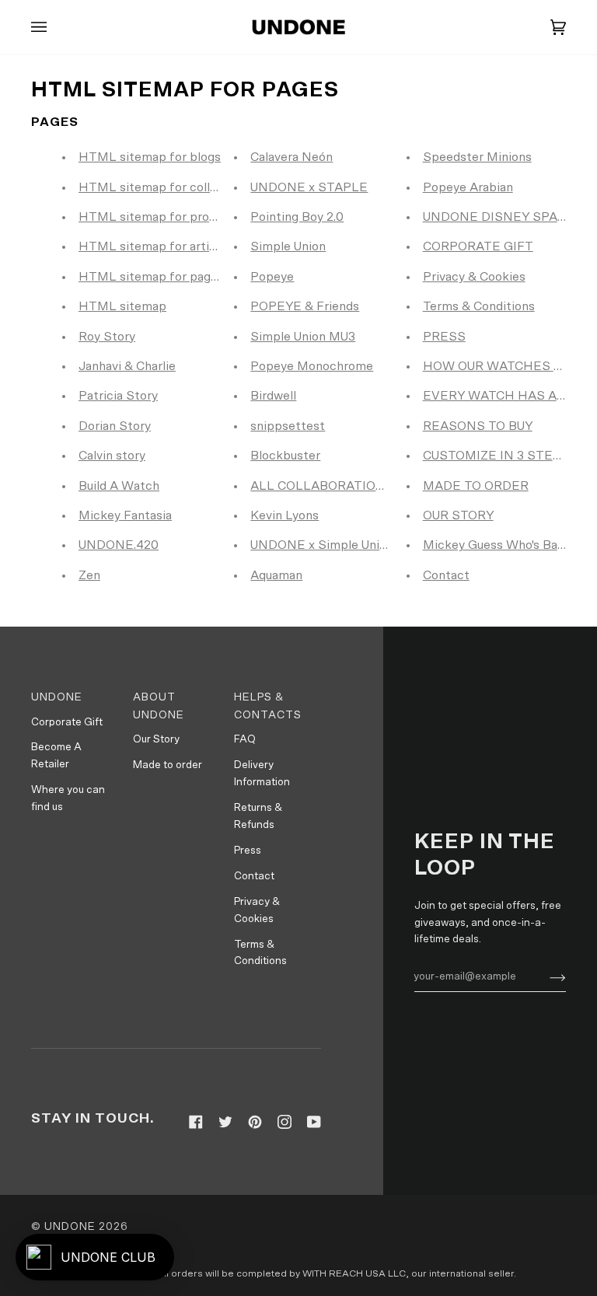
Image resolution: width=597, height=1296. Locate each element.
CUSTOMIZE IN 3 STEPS (496, 455)
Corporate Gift (67, 722)
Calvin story (112, 455)
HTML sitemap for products (160, 217)
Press (247, 850)
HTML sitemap (122, 306)
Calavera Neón (291, 157)
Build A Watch (119, 486)
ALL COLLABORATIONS (322, 486)
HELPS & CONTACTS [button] (268, 706)
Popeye (272, 277)
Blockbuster (285, 455)
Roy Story (107, 336)
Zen (89, 575)
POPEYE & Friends (304, 306)
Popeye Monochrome (311, 366)
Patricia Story (118, 395)
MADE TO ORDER (476, 486)
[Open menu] (54, 27)
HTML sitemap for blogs (150, 157)
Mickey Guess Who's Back (497, 545)
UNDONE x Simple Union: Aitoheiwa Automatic (384, 545)
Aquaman (276, 575)
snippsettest (287, 426)
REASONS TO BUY (477, 426)
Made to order (167, 765)
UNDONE (70, 1226)
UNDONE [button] (56, 697)
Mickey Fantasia (125, 515)
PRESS (444, 336)
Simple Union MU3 (302, 336)
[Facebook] (196, 1122)
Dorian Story (115, 426)
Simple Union (288, 246)
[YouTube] (314, 1122)
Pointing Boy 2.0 (297, 217)
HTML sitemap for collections (166, 187)
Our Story (156, 739)
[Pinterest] (255, 1122)
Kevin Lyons (284, 515)
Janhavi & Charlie (127, 366)
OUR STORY (458, 515)
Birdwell (273, 395)
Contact (446, 575)
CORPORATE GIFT (478, 246)
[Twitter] (225, 1122)
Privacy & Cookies (474, 277)
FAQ (245, 739)
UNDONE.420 (119, 545)
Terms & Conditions (479, 306)
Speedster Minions (477, 157)
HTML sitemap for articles (155, 246)
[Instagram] (285, 1122)
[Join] (545, 977)
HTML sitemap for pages (151, 277)
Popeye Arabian (468, 187)
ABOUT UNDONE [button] (158, 706)
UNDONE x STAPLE (309, 187)
